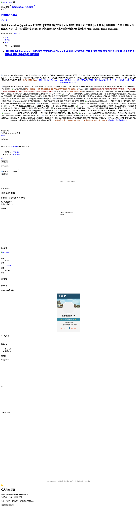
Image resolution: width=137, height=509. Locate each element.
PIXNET (53, 481)
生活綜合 (16, 152)
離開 (11, 505)
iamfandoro (9, 15)
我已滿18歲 (5, 505)
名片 (6, 42)
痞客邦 (13, 146)
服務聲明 (87, 481)
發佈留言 (4, 174)
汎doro (3, 135)
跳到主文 (4, 20)
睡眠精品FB (122, 120)
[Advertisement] (37, 62)
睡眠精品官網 (113, 120)
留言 (17, 146)
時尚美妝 (17, 34)
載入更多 (4, 162)
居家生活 (16, 154)
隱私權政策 (80, 481)
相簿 (6, 38)
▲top (2, 158)
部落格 (7, 40)
